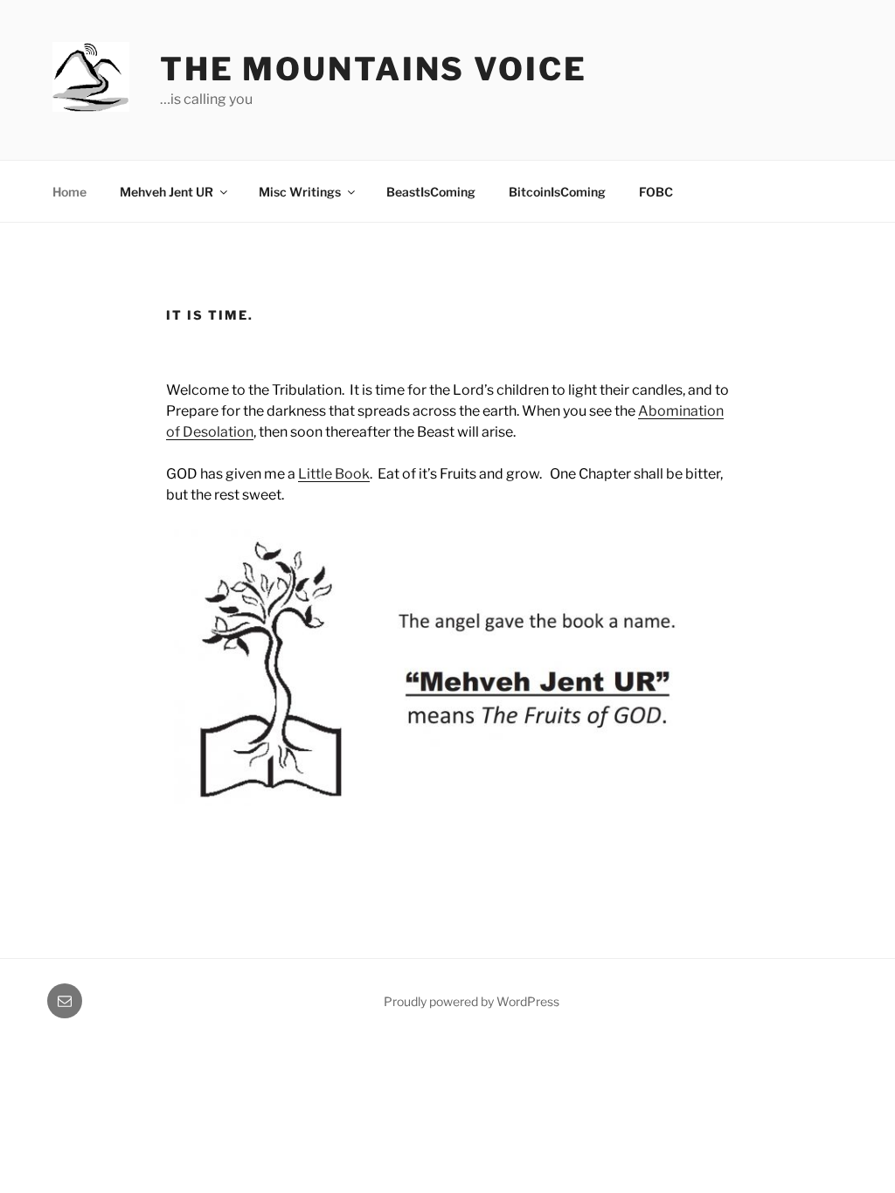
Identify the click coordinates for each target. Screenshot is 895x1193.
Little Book (334, 473)
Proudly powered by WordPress (471, 1001)
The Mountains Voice (373, 69)
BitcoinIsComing (557, 191)
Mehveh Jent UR (166, 191)
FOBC (656, 191)
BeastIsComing (430, 191)
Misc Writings (300, 191)
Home (69, 191)
